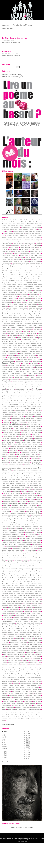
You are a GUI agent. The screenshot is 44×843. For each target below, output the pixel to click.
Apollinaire (32, 269)
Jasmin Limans (25, 452)
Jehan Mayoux (25, 487)
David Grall (26, 331)
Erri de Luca (11, 355)
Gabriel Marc (14, 385)
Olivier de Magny (11, 587)
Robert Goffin (11, 648)
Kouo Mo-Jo (38, 511)
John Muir (30, 491)
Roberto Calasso (11, 652)
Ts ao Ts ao (10, 693)
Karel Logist (6, 509)
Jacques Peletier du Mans (18, 446)
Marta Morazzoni (15, 554)
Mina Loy (34, 570)
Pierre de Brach (14, 619)
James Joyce (13, 450)
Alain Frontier (28, 225)
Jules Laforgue (23, 501)
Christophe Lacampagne (19, 317)
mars (4, 745)
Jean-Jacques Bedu (28, 472)
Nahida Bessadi (6, 575)
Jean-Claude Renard (19, 470)
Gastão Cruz (33, 387)
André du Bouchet (14, 247)
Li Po (15, 524)
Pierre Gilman (17, 621)
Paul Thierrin (18, 603)
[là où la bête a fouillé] (9, 188)
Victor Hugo (14, 699)
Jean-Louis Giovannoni (28, 474)
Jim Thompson (21, 489)
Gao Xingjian (38, 385)
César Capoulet (17, 302)
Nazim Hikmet (33, 575)
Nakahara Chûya (15, 575)
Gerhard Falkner (21, 400)
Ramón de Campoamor (25, 634)
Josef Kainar (28, 497)
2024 (5, 754)
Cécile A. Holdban (7, 300)
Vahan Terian (37, 693)
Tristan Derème (16, 691)
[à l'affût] (18, 180)
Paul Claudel (37, 599)
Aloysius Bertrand (25, 241)
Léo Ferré (15, 521)
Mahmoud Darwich (24, 538)
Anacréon (38, 243)
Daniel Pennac (37, 329)
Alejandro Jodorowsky (18, 231)
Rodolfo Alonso (30, 652)
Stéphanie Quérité (11, 677)
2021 (28, 732)
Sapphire (29, 666)
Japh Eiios (12, 452)
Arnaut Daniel (6, 275)
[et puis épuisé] (26, 180)
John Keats (24, 491)
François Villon (6, 381)
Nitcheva (34, 579)
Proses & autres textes (10, 76)
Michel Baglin (24, 564)
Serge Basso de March (27, 668)
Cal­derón (17, 294)
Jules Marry (5, 503)
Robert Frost (34, 646)
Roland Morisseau (32, 654)
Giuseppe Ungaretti (29, 408)
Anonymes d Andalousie (28, 263)
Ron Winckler (27, 656)
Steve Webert (21, 677)
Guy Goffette (17, 414)
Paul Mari (20, 601)
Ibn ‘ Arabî (38, 432)
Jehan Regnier (34, 487)
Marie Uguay (19, 550)
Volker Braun (14, 705)
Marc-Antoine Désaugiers (24, 544)
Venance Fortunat (17, 697)
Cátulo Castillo (37, 298)
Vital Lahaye (20, 703)
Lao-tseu (4, 515)
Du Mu (15, 345)
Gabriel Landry (6, 385)
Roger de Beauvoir (8, 654)
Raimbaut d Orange (13, 632)
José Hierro (9, 495)
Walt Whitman (37, 705)
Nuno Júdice (37, 581)
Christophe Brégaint (7, 317)
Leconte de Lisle (37, 519)
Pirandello (5, 629)
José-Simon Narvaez (17, 497)
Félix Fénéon (33, 363)
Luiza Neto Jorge (21, 536)
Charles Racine (23, 308)
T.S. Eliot (38, 679)
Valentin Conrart (13, 695)
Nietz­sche (30, 578)
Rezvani (39, 642)
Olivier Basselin (33, 585)
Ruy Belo (10, 660)
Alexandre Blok (30, 233)
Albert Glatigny (13, 229)
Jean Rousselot (10, 464)
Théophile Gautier (7, 685)
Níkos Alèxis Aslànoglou (9, 579)
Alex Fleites (39, 231)
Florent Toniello (7, 371)
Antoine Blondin (20, 265)
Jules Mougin (13, 503)
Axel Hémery (22, 276)
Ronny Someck (37, 656)
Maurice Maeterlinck (14, 558)
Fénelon (18, 365)
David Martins (33, 331)
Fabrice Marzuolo (36, 361)
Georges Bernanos (7, 393)
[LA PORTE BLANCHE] (9, 205)
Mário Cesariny (24, 552)
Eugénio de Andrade (12, 357)
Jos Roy (18, 493)
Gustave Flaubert (36, 412)
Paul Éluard (6, 601)
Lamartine (13, 513)
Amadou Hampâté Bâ (29, 243)
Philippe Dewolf (6, 613)
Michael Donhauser (27, 562)
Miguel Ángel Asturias (24, 568)
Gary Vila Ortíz (7, 387)
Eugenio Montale (22, 357)
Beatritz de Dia (28, 280)
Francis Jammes (15, 373)
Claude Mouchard (37, 321)
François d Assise (29, 377)
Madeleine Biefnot (31, 536)
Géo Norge (36, 389)
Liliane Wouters (16, 526)
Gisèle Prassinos (17, 408)
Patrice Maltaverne (24, 595)
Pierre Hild (25, 621)
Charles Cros (22, 304)
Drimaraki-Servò (35, 343)
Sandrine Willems (20, 666)
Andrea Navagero (25, 253)
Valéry (30, 695)
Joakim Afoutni (37, 489)
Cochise (5, 325)
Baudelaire (12, 280)
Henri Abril (14, 422)
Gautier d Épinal (20, 389)
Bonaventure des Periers (15, 292)
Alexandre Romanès (12, 235)
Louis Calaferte (12, 530)
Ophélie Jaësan (38, 587)
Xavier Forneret (6, 713)
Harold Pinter (37, 416)
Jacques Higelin (27, 444)
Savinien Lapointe (6, 668)
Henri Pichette (25, 424)
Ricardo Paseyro (6, 644)
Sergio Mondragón (6, 670)
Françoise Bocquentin (17, 381)
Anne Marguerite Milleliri (14, 259)
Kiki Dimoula (14, 511)
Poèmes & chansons (9, 75)
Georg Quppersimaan (7, 391)
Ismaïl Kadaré (21, 436)
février (4, 746)
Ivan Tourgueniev (36, 436)
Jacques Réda (31, 446)
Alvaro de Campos (18, 243)
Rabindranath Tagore (7, 630)
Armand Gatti (10, 273)
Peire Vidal (5, 609)
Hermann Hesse (7, 428)
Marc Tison (12, 544)
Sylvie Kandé (31, 679)
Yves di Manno (12, 718)
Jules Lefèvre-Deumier (35, 501)
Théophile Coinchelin (25, 683)
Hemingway (7, 422)
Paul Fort (14, 601)
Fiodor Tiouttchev (14, 369)
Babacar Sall (13, 278)
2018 (28, 737)
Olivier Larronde (29, 587)
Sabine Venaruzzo (33, 660)
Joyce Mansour (31, 499)
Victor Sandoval (24, 699)
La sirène (6, 51)
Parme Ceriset (16, 591)
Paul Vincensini (27, 603)
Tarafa (14, 681)
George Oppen (27, 391)
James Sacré (23, 450)
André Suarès (9, 253)
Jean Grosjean (25, 458)
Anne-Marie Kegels (7, 261)
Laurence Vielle (6, 517)
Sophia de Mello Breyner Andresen (14, 674)
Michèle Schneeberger (12, 568)
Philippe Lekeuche (37, 613)
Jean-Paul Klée (13, 481)
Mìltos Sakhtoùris (25, 570)
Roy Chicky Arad (26, 658)
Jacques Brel (10, 442)
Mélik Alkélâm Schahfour (35, 560)
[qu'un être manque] (26, 188)
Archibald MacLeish (14, 271)
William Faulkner (14, 711)
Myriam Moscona (36, 574)
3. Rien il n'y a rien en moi (15, 38)
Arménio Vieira (27, 273)
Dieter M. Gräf (12, 337)
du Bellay (9, 345)
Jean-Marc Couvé (33, 475)
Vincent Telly (19, 701)
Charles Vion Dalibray (7, 310)
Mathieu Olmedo (17, 556)
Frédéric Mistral (28, 383)
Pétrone (35, 609)
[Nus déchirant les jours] (9, 213)
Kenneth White (6, 511)
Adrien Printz (24, 221)
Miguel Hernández (7, 570)
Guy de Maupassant (7, 414)
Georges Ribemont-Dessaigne (15, 397)
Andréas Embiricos (36, 253)
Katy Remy (31, 509)
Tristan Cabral (37, 689)
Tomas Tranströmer (26, 689)
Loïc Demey (11, 528)
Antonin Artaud (20, 267)
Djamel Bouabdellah (26, 339)
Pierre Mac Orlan (21, 623)
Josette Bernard (6, 499)
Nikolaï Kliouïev (38, 578)
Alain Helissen (37, 225)
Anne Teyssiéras (25, 259)
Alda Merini (9, 231)
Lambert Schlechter (22, 513)
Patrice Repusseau (36, 595)
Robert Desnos (24, 646)
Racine (25, 630)
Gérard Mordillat (11, 400)
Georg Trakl (18, 391)
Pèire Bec (30, 607)
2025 (5, 752)
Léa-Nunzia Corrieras (20, 519)
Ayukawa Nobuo (31, 276)
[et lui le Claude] (18, 205)
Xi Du (39, 713)
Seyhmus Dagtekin (17, 670)
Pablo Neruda (6, 591)
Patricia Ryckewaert (7, 597)
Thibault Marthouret (31, 685)
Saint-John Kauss (12, 662)
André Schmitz (34, 251)
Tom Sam (17, 689)
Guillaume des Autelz (8, 410)
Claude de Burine (27, 319)
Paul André (35, 597)
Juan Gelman (6, 501)
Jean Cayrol (35, 454)
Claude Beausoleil (6, 319)
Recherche (6, 64)
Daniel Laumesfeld (27, 329)
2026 (5, 732)
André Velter (17, 253)
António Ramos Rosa (21, 269)
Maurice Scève (34, 558)
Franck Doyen (32, 375)
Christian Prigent (28, 314)
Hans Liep (21, 416)
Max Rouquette (18, 560)
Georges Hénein (22, 395)
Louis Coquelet (22, 530)
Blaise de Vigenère (7, 290)
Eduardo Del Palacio (28, 347)
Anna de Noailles (30, 257)
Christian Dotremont (7, 314)
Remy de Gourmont (28, 638)
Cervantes (38, 300)
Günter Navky (12, 412)
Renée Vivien (23, 642)
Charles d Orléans (32, 304)
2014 (28, 745)
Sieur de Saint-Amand (10, 671)
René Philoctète (14, 642)
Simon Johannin (22, 671)
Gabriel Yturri (21, 385)
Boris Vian (37, 292)
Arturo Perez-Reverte (24, 275)
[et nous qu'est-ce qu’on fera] (34, 188)
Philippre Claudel (19, 615)
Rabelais (39, 629)
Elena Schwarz (16, 349)
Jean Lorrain (11, 460)
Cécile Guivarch (17, 300)
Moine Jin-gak (34, 572)
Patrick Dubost (18, 597)
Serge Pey (38, 668)
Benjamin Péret (31, 282)
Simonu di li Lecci (31, 671)
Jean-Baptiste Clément (15, 468)
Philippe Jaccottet (25, 613)
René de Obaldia (23, 640)
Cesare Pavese (27, 302)
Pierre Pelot (14, 625)
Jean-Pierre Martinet (32, 483)
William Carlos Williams (34, 709)
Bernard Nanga (11, 286)
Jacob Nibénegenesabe (17, 440)
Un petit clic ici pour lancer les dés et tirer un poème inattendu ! (22, 124)
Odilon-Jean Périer (25, 584)
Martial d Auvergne (26, 554)
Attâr (32, 275)
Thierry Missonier (20, 687)
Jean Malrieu (28, 460)
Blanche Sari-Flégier (19, 290)
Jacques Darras (36, 442)
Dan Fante (20, 327)
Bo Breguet (29, 290)
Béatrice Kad (19, 280)
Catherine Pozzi (28, 298)
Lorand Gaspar (26, 528)
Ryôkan (24, 660)
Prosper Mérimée (25, 629)
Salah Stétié (16, 664)
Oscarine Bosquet (20, 589)
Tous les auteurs (8, 724)
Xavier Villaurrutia (32, 713)
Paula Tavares (18, 605)
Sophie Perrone (38, 674)
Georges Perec (31, 395)
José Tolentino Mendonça (31, 495)
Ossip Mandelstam (31, 589)
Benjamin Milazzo (19, 282)
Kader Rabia (38, 507)
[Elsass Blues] (34, 180)
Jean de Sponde (22, 456)
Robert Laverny (22, 648)
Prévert (18, 629)
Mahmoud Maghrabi (37, 538)
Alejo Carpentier (29, 231)
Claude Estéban (37, 319)
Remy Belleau (18, 638)
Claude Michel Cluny (26, 321)
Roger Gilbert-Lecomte (20, 654)
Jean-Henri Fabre (16, 472)
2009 (28, 754)
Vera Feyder (38, 697)
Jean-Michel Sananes (14, 479)
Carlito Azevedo (33, 294)
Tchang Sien (31, 681)
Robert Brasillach (14, 646)
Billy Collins (18, 288)
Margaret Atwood (6, 548)
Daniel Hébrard (15, 329)
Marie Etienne (34, 548)
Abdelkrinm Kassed (31, 220)
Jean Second (19, 464)
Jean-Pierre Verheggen (18, 485)
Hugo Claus (39, 430)
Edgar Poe (21, 345)
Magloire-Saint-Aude (13, 538)
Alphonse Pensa (7, 243)
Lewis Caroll (10, 524)
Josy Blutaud (22, 499)
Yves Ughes (21, 718)
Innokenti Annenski (37, 434)
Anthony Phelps (11, 265)
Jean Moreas (13, 462)
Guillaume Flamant (20, 410)
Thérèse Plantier (19, 685)
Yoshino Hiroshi (10, 716)
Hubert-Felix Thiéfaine (29, 430)
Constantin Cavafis (21, 325)
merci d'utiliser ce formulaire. (22, 827)
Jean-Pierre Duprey (8, 483)
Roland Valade (19, 656)
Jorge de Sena (38, 491)
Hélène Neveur (17, 420)
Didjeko (31, 335)
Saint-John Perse (24, 662)
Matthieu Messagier (29, 556)
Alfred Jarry (38, 237)
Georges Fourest (13, 395)
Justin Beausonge (13, 507)
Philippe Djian (14, 613)
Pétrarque (29, 609)
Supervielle (15, 679)
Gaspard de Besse (23, 387)
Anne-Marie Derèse (36, 259)
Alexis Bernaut (23, 235)
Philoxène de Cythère (31, 615)
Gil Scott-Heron (33, 402)
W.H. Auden (29, 705)
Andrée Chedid (6, 255)
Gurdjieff (19, 412)
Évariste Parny (14, 359)
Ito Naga (28, 436)
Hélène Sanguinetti (26, 420)
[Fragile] (34, 213)
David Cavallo (18, 331)
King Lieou (22, 511)
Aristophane (33, 271)
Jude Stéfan (14, 501)
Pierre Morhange (6, 625)
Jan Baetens (32, 450)
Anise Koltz (33, 255)
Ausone (16, 276)
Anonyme (26, 261)
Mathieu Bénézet (6, 556)
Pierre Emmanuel (33, 619)
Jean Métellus (37, 460)
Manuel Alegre (12, 542)
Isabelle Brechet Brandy (10, 436)
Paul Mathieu (27, 601)
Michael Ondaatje (6, 564)
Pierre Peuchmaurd (23, 625)
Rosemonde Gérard (14, 658)
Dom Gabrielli (15, 341)
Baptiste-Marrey (28, 278)
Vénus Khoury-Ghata (29, 697)
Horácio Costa (10, 430)
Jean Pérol (27, 462)
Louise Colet (13, 532)
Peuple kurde (19, 611)
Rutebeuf (4, 660)
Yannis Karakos (6, 714)
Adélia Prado (11, 221)
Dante (11, 331)
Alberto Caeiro (33, 229)
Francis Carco (31, 371)
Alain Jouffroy (5, 227)
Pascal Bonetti (33, 591)
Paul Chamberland (19, 599)
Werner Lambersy (12, 709)
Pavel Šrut (34, 605)
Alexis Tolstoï (32, 235)
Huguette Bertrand (8, 432)
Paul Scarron (10, 603)
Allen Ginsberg (15, 241)
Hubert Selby (18, 430)
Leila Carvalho (7, 521)
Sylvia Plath (23, 679)
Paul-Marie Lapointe (7, 605)
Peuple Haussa (11, 611)
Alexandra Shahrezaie (19, 233)
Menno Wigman (15, 562)
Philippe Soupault (8, 615)
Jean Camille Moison (23, 454)
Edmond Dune (36, 345)
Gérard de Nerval (32, 399)
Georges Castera (30, 393)
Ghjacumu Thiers (23, 402)
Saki (39, 662)
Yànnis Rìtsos (15, 714)
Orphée (5, 589)
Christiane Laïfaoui (13, 315)
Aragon (4, 271)
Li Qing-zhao (28, 524)
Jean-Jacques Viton (15, 474)
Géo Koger (28, 389)
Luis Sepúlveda (12, 536)
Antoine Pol (29, 265)
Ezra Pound (37, 359)
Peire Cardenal (38, 607)
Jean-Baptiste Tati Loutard (29, 468)
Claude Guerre (6, 321)
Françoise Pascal (29, 381)
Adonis (18, 221)
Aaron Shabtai (10, 220)
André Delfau (5, 247)
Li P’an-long (21, 524)
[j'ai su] (26, 197)
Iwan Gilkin (13, 438)
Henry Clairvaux (13, 426)
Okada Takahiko (6, 585)
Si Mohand (33, 670)
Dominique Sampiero (7, 343)
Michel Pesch (32, 566)
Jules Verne (39, 503)
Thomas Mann (29, 687)
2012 (28, 749)
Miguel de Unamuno (36, 568)
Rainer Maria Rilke (12, 634)
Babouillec (20, 278)
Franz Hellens (18, 383)
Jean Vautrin (12, 466)
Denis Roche (10, 333)
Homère (22, 428)
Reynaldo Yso (31, 642)
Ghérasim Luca (13, 402)
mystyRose (22, 841)
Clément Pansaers (37, 323)
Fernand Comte (37, 365)
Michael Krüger (37, 562)
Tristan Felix (25, 691)
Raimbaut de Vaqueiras (26, 632)
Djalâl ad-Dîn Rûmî (15, 339)
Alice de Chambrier (36, 239)
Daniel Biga (37, 327)
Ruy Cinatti (18, 660)
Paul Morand (35, 601)
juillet (4, 737)
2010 (28, 753)
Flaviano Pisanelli (35, 369)
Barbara (35, 278)
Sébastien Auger (16, 668)
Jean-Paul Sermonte (24, 481)
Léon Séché (30, 521)
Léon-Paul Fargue (13, 522)
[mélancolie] (9, 197)
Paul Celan (10, 599)
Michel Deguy (33, 564)
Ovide (39, 589)
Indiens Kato (16, 434)
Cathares (20, 298)
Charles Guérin (23, 306)
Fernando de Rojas (7, 367)
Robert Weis (33, 650)
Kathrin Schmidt (15, 509)
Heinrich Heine (25, 418)
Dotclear (33, 839)
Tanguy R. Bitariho (7, 681)
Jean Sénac (27, 464)
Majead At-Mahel (7, 540)
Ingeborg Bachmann (26, 434)
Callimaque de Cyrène (8, 294)
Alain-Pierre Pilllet (36, 227)
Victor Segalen (32, 699)
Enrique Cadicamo (12, 353)
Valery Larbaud (37, 695)
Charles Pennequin (12, 308)
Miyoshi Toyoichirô (14, 572)
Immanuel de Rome (7, 434)
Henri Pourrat (34, 424)
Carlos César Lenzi (32, 296)
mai (3, 741)
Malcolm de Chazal (18, 540)
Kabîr (32, 507)
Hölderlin (15, 428)
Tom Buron (11, 689)
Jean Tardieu (36, 464)
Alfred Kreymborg (6, 239)
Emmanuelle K (24, 351)
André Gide (34, 247)
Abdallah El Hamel (20, 220)
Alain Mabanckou (15, 227)
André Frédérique (25, 247)
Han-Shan (14, 416)
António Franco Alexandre (34, 267)
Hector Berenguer (15, 418)
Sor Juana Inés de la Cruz (16, 675)
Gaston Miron (11, 389)
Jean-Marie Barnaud (16, 477)
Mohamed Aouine (24, 572)
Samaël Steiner (33, 664)
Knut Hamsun (29, 511)
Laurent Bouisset (17, 517)
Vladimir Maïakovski (30, 703)
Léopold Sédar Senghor (32, 522)
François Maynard (36, 379)
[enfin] (9, 180)
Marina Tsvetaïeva (13, 552)
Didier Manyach (14, 335)
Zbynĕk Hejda (34, 718)
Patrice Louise (12, 595)
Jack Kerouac (29, 438)
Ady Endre (32, 221)
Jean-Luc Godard (13, 475)
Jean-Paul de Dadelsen (28, 479)
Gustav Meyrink (26, 412)
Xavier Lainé (23, 713)
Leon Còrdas (22, 521)
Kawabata (38, 509)
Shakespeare (26, 670)
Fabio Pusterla (19, 361)
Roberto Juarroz (21, 652)
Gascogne (14, 387)
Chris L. (18, 312)
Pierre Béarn (32, 617)
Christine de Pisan (36, 315)
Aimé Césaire (12, 223)
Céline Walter (30, 300)
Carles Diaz (25, 294)
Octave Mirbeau (6, 584)
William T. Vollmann (36, 711)
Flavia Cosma (25, 369)
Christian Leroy (18, 314)
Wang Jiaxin (18, 707)
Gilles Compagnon (24, 404)
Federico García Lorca (11, 363)
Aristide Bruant (25, 271)
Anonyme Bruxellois (35, 261)
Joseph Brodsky (37, 497)
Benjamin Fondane (7, 282)
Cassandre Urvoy (12, 298)
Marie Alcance (25, 548)
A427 (3, 220)
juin (3, 739)
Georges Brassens (19, 393)
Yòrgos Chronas (31, 714)
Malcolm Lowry (28, 540)
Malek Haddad (37, 540)
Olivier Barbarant (24, 585)
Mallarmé (5, 542)
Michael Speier (16, 564)
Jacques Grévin (17, 444)
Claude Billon (16, 319)
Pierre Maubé (30, 623)
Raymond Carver (21, 636)
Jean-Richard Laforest (32, 485)
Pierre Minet (38, 623)
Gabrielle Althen (30, 385)
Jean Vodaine (29, 466)
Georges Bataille (36, 391)
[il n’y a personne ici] (34, 197)
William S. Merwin (24, 711)
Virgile (13, 703)
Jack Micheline (38, 438)
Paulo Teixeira (26, 605)
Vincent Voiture (28, 701)
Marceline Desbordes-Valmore (25, 546)
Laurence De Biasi (36, 515)
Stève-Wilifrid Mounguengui (34, 677)
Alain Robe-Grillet (25, 227)
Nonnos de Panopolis (12, 581)
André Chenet (35, 245)
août (3, 735)
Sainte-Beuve (33, 662)
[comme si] (18, 197)
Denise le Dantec (32, 333)
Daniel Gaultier (6, 329)
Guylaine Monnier (6, 416)
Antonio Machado (7, 269)
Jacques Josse (6, 446)
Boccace (4, 292)
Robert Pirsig (14, 650)
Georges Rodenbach (30, 397)
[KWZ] (34, 205)
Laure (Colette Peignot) (24, 515)
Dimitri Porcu (33, 337)
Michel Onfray (24, 566)
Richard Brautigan (26, 644)
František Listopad (8, 383)
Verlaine (6, 699)
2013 (28, 747)
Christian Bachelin (26, 312)
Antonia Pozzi (11, 267)
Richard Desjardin (37, 644)
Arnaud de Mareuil (37, 273)
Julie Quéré (6, 505)
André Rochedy (16, 251)
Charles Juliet (32, 306)
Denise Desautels (20, 333)
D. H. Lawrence (12, 327)
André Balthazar (15, 245)
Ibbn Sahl (17, 432)
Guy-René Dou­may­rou (35, 414)
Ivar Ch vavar (5, 438)
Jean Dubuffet (31, 456)
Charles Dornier (13, 306)
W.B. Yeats (22, 705)
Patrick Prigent (27, 597)
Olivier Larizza (20, 587)
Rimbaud (6, 646)
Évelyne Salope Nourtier (25, 359)
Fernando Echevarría (18, 367)
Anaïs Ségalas (6, 245)
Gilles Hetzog (11, 406)
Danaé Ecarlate (29, 327)
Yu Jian (18, 716)
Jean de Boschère (12, 456)
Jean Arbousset (11, 454)
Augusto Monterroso (8, 276)
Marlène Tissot (6, 554)
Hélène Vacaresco (37, 420)
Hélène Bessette (7, 420)
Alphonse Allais (36, 241)
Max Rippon (10, 560)
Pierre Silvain (18, 627)
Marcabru (34, 544)
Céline (24, 300)
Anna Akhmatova (19, 257)
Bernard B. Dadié (11, 284)
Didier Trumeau (23, 335)
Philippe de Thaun (36, 611)
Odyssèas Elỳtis (36, 584)
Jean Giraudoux (15, 458)
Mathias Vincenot (36, 554)
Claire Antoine (30, 317)
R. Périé (33, 629)
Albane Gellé (5, 229)
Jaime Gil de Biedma (30, 448)
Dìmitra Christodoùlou (23, 337)
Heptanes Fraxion (34, 426)
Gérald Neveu (11, 399)
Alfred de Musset (12, 237)
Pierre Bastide (24, 617)
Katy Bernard (23, 509)
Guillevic (4, 412)
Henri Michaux (15, 424)
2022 (5, 758)
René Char (5, 640)
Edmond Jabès (6, 347)
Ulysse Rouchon (29, 693)
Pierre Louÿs (11, 623)
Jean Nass (20, 462)
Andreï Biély (15, 255)
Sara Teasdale (37, 666)
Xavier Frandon (15, 713)
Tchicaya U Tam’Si (7, 683)
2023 (5, 756)
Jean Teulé (5, 466)
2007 (28, 758)
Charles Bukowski (12, 304)
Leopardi (22, 522)
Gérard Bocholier (21, 399)
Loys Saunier (37, 532)
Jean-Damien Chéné (32, 470)
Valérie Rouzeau (23, 695)
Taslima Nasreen (22, 681)
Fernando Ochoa (29, 367)
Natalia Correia (25, 575)
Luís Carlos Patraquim (31, 534)
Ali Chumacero (26, 239)
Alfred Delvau (30, 237)
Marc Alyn (4, 544)
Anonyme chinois (6, 263)
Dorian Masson (18, 343)
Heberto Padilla (6, 418)
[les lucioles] (18, 188)
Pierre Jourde (33, 621)
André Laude (24, 249)
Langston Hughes (35, 513)
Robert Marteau (6, 650)
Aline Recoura (6, 241)
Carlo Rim (15, 296)
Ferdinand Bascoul (26, 365)
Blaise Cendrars (35, 289)
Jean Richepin (34, 462)
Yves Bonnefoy (33, 716)
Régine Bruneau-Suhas (8, 638)
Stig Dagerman (6, 679)
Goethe (39, 408)
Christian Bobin (36, 312)
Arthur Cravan (14, 275)
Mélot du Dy (6, 562)
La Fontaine (5, 513)
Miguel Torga (17, 570)
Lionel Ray (35, 526)
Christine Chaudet (24, 315)
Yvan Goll (24, 716)
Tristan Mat (33, 691)
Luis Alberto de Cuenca (18, 534)
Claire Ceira (38, 317)
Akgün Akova (20, 223)
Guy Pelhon (25, 414)
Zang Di (27, 718)
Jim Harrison (11, 489)
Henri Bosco (22, 422)
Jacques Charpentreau (23, 442)
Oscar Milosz (11, 589)
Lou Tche (35, 528)
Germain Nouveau (31, 400)
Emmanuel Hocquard (14, 351)
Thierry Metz (11, 687)
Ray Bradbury (10, 636)
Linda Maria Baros (26, 526)
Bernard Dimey (32, 284)
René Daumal (13, 640)
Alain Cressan (19, 225)
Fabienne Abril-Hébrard (8, 361)
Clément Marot (27, 323)
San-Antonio (11, 666)
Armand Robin (19, 273)
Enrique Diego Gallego (25, 353)
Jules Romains (31, 503)
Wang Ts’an (26, 707)
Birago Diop (26, 288)
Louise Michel (29, 532)
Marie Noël (11, 550)
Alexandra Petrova (8, 233)
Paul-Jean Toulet (36, 603)
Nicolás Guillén (22, 578)
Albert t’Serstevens (23, 229)
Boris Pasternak (28, 292)
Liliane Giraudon (6, 526)
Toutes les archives (9, 762)
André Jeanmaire (13, 249)
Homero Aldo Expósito (30, 428)
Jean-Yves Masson (15, 487)
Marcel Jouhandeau (11, 546)
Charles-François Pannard (21, 310)
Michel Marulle (15, 566)
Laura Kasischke (12, 515)
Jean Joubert (34, 458)
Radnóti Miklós (31, 630)
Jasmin (18, 452)
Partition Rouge (25, 591)
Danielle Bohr (5, 331)
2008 (28, 756)
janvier (4, 748)
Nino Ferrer (26, 579)
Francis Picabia (26, 373)
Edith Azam (28, 345)
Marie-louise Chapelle (30, 550)
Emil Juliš (24, 349)
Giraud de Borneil (6, 408)
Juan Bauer (39, 499)
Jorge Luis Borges (8, 493)
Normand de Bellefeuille (26, 581)
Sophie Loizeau (28, 674)
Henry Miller (23, 426)
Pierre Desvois (23, 619)
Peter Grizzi (23, 609)
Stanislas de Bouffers (30, 675)
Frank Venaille (38, 381)
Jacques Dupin (6, 444)
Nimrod (20, 579)
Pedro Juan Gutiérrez (13, 607)
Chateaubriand (32, 310)
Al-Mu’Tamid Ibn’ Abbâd (31, 223)
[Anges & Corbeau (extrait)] (26, 213)
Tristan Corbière (6, 691)
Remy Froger (37, 638)
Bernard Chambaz (22, 284)
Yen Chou (22, 714)
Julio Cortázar (32, 505)
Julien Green (23, 505)
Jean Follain (39, 456)
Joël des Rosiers (6, 491)
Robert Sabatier (24, 650)
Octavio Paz (15, 584)
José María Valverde (18, 495)
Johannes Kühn (16, 491)
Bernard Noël (20, 286)
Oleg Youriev (15, 585)
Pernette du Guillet (14, 609)
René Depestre (33, 640)
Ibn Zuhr (31, 432)
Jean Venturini (21, 466)
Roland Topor (10, 656)
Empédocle (32, 351)
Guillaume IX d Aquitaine (34, 410)
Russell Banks (37, 658)
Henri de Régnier (32, 422)
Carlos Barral (22, 296)
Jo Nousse (29, 489)
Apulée (39, 269)
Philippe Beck (27, 611)
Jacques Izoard (37, 444)
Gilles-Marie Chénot (21, 406)
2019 (28, 735)
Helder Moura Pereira (36, 418)
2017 (28, 739)
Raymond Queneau (34, 636)
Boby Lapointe (37, 290)
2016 (28, 741)
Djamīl (34, 339)
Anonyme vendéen (16, 263)
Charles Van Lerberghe (34, 308)
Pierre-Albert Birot (27, 627)
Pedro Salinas (23, 607)
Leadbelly (29, 519)
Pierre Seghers (10, 627)
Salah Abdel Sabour (7, 664)
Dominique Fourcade (35, 341)
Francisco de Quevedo (8, 375)
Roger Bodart (38, 652)
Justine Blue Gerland (24, 507)
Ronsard (4, 658)
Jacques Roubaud (16, 448)
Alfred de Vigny (21, 237)
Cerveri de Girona (7, 302)
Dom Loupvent (25, 341)
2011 (28, 751)
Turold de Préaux (18, 693)
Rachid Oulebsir (18, 630)
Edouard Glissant (17, 347)
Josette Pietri (14, 499)
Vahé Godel (5, 695)
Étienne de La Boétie (30, 355)
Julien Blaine (15, 505)
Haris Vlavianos (29, 416)
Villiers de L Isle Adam (9, 701)
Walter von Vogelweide (8, 707)
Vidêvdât (39, 699)
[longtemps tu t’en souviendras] (18, 213)
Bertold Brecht (10, 288)
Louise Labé (21, 532)
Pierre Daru (6, 619)
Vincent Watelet (6, 703)
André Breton (25, 245)
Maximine (25, 560)
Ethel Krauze (19, 355)
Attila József (38, 275)
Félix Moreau (10, 365)
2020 (28, 733)
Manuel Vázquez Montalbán (24, 542)
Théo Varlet (16, 683)
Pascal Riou (12, 593)
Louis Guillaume (31, 530)
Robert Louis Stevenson (34, 648)
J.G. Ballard (20, 438)
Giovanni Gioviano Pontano (34, 406)
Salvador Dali (24, 664)
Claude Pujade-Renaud (9, 323)
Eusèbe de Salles (32, 357)
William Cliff (5, 711)
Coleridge (11, 325)
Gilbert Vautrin (13, 404)
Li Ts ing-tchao (37, 524)
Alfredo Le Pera (16, 239)
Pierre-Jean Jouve (37, 627)
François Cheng (18, 377)
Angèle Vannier (24, 255)
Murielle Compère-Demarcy (23, 574)
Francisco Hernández (21, 375)
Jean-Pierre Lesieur (20, 483)
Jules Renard (22, 503)
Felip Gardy (25, 363)
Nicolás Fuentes (12, 578)
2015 (28, 743)
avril (3, 743)
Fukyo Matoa (37, 383)
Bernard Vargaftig (29, 286)
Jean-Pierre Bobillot (36, 481)
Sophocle (5, 675)
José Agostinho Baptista (28, 493)
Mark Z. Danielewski (35, 552)
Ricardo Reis (15, 644)
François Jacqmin (25, 379)
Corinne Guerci (32, 325)
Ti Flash (37, 687)
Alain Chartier (11, 225)
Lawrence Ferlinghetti (7, 519)
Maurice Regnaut (25, 558)
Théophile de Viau (36, 683)
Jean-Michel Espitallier (28, 477)
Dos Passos (26, 343)
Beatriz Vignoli (37, 280)
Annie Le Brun (18, 261)
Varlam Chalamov (7, 697)
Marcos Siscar (37, 546)
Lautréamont (36, 517)
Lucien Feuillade (6, 534)
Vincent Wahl (37, 701)
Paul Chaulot (29, 599)
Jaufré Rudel (34, 452)
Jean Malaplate (19, 460)
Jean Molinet (5, 462)
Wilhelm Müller (23, 709)
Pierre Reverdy (33, 625)
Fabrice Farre (27, 361)
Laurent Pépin (27, 517)
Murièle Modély (11, 574)
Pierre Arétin (16, 617)
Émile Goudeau (33, 349)
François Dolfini (14, 379)
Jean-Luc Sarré (23, 475)
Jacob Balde (6, 440)
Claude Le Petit (15, 321)
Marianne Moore (16, 548)
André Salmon (25, 251)
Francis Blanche (19, 371)
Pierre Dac (39, 617)
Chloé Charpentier (10, 312)
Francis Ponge (37, 373)
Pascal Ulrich (20, 593)
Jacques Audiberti (30, 440)
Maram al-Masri (37, 542)
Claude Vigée (19, 323)
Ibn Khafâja (24, 432)
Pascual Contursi (29, 593)
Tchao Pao (38, 681)
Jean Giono (6, 458)
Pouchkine (11, 629)
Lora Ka (18, 528)
